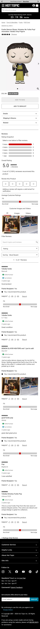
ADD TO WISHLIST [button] (20, 106)
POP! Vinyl (27, 22)
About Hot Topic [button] (8, 555)
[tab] (20, 63)
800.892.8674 (33, 622)
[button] (3, 5)
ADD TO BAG (20, 100)
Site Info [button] (5, 561)
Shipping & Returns (9, 118)
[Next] (38, 1)
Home (3, 22)
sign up (34, 599)
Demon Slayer (7, 26)
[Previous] (2, 1)
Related (5, 123)
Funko (21, 22)
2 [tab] (20, 88)
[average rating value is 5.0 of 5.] (6, 34)
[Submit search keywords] (3, 10)
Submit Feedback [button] (17, 587)
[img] (3, 571)
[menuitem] (37, 5)
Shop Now (26, 1)
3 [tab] (22, 88)
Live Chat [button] (22, 578)
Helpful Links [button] (7, 550)
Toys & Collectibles (12, 22)
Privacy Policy (8, 610)
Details (5, 114)
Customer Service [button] (9, 545)
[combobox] (20, 10)
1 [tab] (17, 88)
